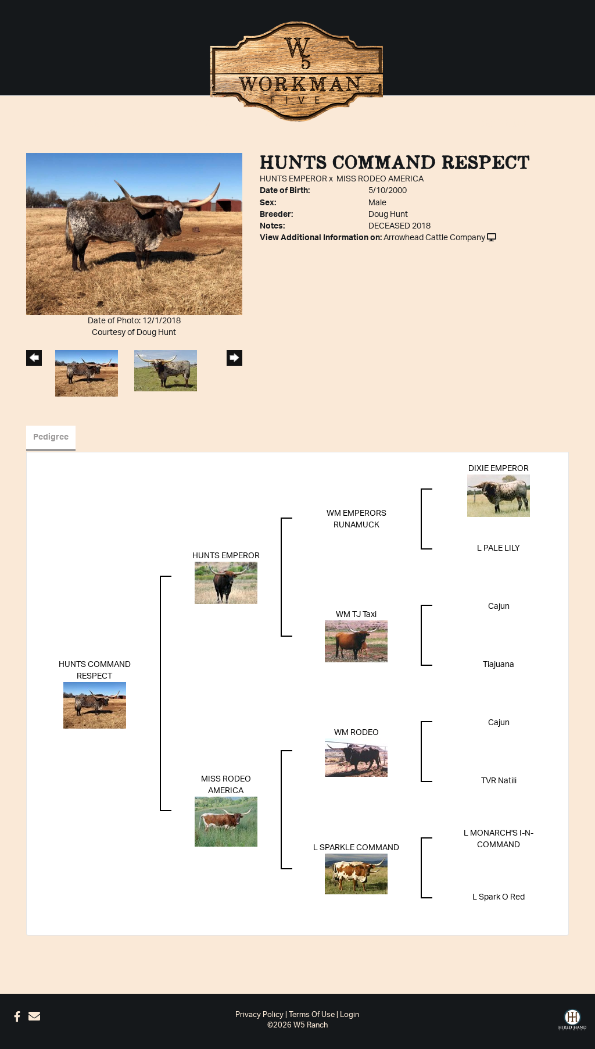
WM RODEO (356, 733)
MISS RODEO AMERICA (380, 179)
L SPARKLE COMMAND (356, 848)
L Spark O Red (498, 897)
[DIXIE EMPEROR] (498, 495)
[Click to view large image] (134, 234)
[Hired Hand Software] (572, 1020)
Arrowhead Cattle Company (434, 238)
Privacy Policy (259, 1015)
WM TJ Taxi (356, 615)
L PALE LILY (498, 548)
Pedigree (51, 437)
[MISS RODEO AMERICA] (226, 821)
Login (349, 1015)
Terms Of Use (312, 1015)
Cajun (499, 606)
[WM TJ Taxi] (356, 641)
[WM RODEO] (356, 757)
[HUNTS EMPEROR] (226, 583)
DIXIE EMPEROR (498, 469)
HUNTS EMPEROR (293, 179)
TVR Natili (499, 781)
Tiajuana (498, 665)
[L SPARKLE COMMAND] (356, 873)
